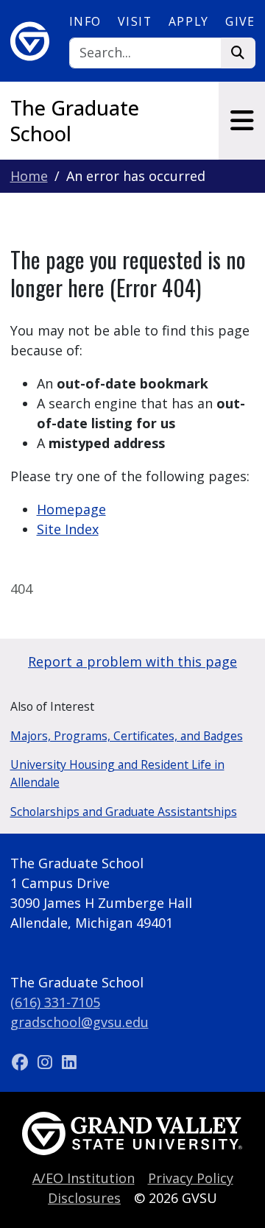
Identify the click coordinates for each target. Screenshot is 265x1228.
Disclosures (84, 1198)
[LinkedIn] (69, 1062)
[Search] (238, 53)
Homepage (71, 509)
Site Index (68, 529)
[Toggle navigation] (242, 121)
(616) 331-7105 (55, 1002)
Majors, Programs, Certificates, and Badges (126, 736)
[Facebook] (22, 1062)
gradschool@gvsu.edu (79, 1022)
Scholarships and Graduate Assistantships (123, 811)
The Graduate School (74, 120)
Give (240, 21)
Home (29, 176)
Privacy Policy (190, 1178)
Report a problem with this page (132, 661)
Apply (189, 21)
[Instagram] (47, 1062)
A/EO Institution (83, 1178)
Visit (135, 21)
